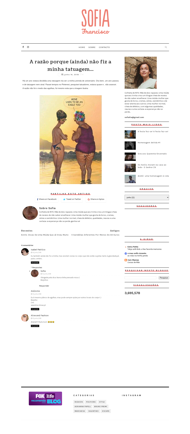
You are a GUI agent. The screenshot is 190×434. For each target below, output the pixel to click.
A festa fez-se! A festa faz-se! (153, 131)
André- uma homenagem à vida (153, 176)
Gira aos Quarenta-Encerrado (152, 154)
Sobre (92, 47)
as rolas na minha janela (138, 256)
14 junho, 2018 (37, 252)
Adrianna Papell (83, 406)
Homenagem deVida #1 (149, 143)
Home (82, 47)
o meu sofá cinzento (137, 253)
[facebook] (23, 47)
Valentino (93, 411)
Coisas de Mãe (134, 262)
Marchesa (80, 411)
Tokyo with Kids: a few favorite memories (145, 249)
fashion (79, 402)
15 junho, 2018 (37, 318)
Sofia (43, 271)
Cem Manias (133, 260)
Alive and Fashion (40, 315)
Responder (35, 262)
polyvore (91, 402)
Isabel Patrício (38, 249)
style (102, 402)
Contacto (104, 47)
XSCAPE (105, 411)
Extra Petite (133, 247)
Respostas (37, 267)
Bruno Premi (100, 406)
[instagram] (28, 47)
